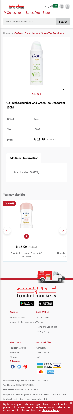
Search (63, 21)
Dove (36, 119)
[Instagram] (25, 366)
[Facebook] (13, 366)
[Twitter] (19, 366)
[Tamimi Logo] (16, 6)
